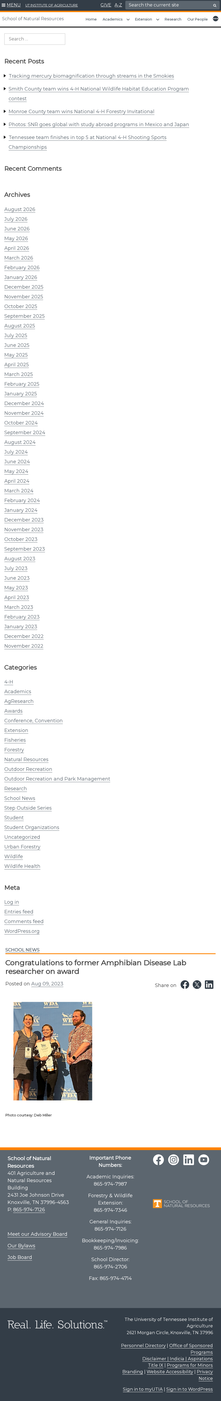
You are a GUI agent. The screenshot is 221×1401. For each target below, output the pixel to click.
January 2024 (20, 510)
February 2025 (21, 384)
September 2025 (24, 316)
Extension (143, 19)
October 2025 (20, 306)
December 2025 (23, 287)
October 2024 (21, 423)
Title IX (155, 1365)
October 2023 (20, 539)
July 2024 (16, 452)
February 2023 (22, 617)
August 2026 (19, 209)
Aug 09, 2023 (47, 984)
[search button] (215, 5)
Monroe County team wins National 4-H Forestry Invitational (81, 112)
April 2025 (16, 365)
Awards (13, 711)
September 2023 (24, 549)
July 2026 (15, 219)
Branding (132, 1371)
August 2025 (19, 326)
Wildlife (13, 857)
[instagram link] (173, 1159)
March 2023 (18, 607)
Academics (112, 19)
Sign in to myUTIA (143, 1389)
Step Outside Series (28, 808)
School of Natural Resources (33, 18)
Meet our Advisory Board (37, 1234)
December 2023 (24, 520)
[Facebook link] (185, 984)
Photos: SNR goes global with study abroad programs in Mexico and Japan (99, 124)
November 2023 (23, 530)
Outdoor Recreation (28, 769)
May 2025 (16, 355)
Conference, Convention (33, 721)
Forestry (14, 750)
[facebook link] (158, 1159)
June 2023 (17, 578)
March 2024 (18, 491)
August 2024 (20, 442)
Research (173, 19)
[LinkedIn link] (209, 984)
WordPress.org (22, 931)
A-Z (118, 5)
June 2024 (17, 462)
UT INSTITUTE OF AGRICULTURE (51, 5)
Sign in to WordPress (189, 1389)
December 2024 (24, 403)
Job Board (20, 1257)
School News (19, 798)
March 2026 (18, 258)
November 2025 (23, 297)
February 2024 (22, 500)
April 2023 (16, 598)
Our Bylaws (21, 1246)
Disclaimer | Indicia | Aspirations (177, 1358)
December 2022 (24, 636)
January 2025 (20, 394)
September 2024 (24, 433)
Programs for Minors (190, 1365)
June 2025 (16, 345)
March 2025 (18, 374)
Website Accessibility (170, 1371)
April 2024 (16, 481)
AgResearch (19, 701)
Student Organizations (31, 827)
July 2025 (15, 336)
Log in (11, 902)
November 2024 (24, 413)
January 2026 (20, 277)
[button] (11, 5)
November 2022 (23, 646)
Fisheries (15, 740)
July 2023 (15, 568)
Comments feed (24, 921)
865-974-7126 (29, 1210)
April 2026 (16, 248)
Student (14, 818)
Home (91, 19)
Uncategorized (22, 837)
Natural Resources (26, 759)
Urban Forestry (22, 847)
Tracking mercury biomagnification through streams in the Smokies (91, 76)
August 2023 (19, 559)
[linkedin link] (188, 1159)
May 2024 (16, 471)
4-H (8, 682)
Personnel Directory (143, 1345)
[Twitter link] (197, 984)
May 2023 (16, 588)
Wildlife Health (22, 866)
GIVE (106, 5)
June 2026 (17, 229)
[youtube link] (203, 1159)
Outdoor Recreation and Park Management (57, 779)
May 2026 (16, 238)
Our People (197, 19)
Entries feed (18, 912)
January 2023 (20, 627)
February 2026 (22, 268)
